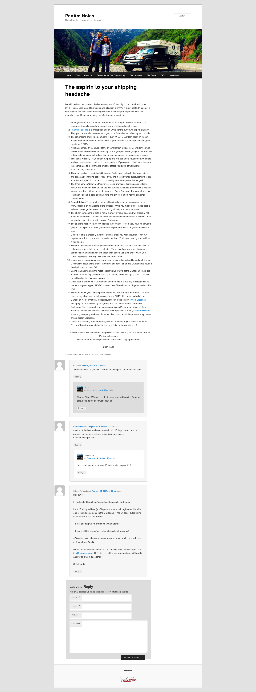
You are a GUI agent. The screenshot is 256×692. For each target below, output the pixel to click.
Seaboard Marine (141, 310)
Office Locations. (138, 299)
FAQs (163, 75)
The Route (151, 75)
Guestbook (175, 75)
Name (76, 597)
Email (76, 606)
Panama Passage (79, 129)
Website (75, 614)
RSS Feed (128, 670)
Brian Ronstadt (79, 426)
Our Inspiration (136, 75)
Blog (78, 75)
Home (68, 75)
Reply (78, 376)
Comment (76, 623)
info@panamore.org (82, 552)
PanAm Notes (79, 15)
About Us (88, 75)
